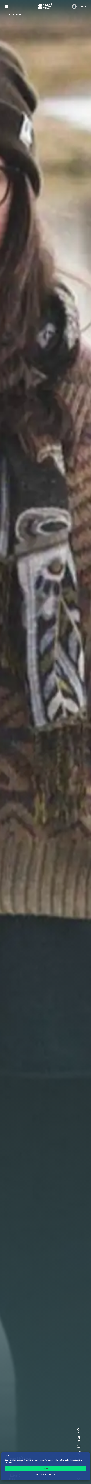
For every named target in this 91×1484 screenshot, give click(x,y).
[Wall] (79, 1446)
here (10, 1463)
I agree (45, 1468)
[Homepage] (45, 6)
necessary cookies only (45, 1474)
